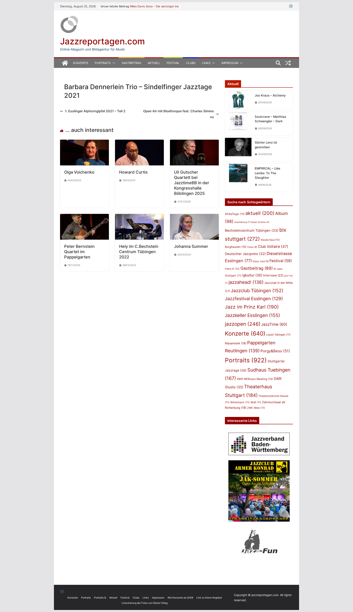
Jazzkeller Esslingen (252, 315)
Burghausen (235, 246)
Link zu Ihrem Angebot (209, 597)
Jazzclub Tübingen (257, 290)
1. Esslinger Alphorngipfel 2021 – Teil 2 (95, 111)
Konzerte (80, 63)
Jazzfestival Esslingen (254, 298)
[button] (113, 63)
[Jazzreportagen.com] (65, 63)
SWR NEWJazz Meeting (255, 379)
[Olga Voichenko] (84, 142)
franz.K (232, 268)
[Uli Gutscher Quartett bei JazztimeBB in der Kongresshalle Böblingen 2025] (194, 142)
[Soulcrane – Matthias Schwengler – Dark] (238, 124)
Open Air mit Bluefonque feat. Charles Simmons (178, 114)
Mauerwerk (235, 343)
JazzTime (274, 324)
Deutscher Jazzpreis (245, 254)
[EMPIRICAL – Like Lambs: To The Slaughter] (238, 178)
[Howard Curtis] (139, 142)
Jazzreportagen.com (102, 41)
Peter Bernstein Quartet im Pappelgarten (79, 251)
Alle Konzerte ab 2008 (180, 597)
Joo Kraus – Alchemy (270, 95)
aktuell (259, 213)
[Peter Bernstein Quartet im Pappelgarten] (84, 217)
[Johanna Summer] (194, 217)
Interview (273, 275)
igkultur (252, 275)
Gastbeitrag (131, 63)
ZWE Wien (256, 407)
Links (206, 63)
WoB (255, 402)
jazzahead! (246, 282)
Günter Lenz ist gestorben (266, 144)
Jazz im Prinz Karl (252, 307)
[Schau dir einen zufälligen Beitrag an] (288, 63)
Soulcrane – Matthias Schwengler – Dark (270, 119)
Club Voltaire (273, 246)
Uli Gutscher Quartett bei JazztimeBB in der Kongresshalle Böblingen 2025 (191, 183)
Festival (173, 63)
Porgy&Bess (275, 351)
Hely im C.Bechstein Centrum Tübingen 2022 (138, 251)
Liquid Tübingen (278, 334)
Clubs (190, 63)
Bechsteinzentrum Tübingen (251, 230)
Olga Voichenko (79, 172)
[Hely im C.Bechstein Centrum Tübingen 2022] (139, 217)
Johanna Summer (191, 246)
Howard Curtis (133, 172)
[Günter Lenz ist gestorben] (238, 149)
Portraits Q (100, 597)
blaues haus (270, 239)
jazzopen (242, 324)
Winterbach (240, 402)
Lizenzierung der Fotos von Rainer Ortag (145, 602)
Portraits (103, 63)
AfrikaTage (235, 214)
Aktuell (154, 63)
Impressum (229, 63)
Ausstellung (242, 222)
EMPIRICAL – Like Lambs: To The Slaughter (267, 173)
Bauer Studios (260, 222)
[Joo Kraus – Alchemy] (238, 100)
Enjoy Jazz (261, 261)
